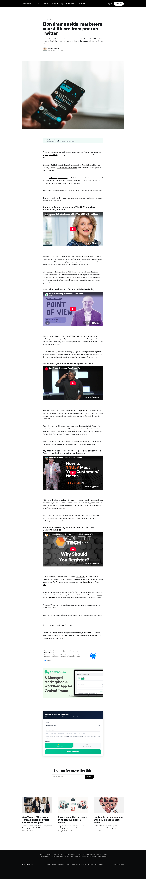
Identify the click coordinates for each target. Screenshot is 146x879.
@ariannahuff (84, 256)
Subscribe (119, 4)
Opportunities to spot (87, 745)
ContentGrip (25, 864)
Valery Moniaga (53, 48)
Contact (54, 864)
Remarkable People (78, 441)
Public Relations (71, 4)
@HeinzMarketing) (76, 336)
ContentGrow (83, 864)
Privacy (101, 864)
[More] (88, 4)
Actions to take (59, 745)
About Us (47, 864)
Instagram (74, 864)
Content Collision (92, 864)
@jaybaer (71, 500)
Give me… (48, 741)
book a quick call (95, 635)
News (38, 4)
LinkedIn (68, 864)
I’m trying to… (49, 730)
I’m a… (47, 722)
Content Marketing (57, 4)
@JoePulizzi (80, 576)
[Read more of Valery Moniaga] (45, 49)
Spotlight (82, 4)
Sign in (110, 4)
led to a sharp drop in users (58, 178)
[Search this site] (104, 3)
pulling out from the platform (67, 167)
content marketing (48, 20)
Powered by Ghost (119, 864)
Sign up (64, 635)
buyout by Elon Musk (50, 155)
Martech (45, 4)
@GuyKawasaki (82, 410)
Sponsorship (61, 864)
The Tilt (55, 582)
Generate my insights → (73, 751)
